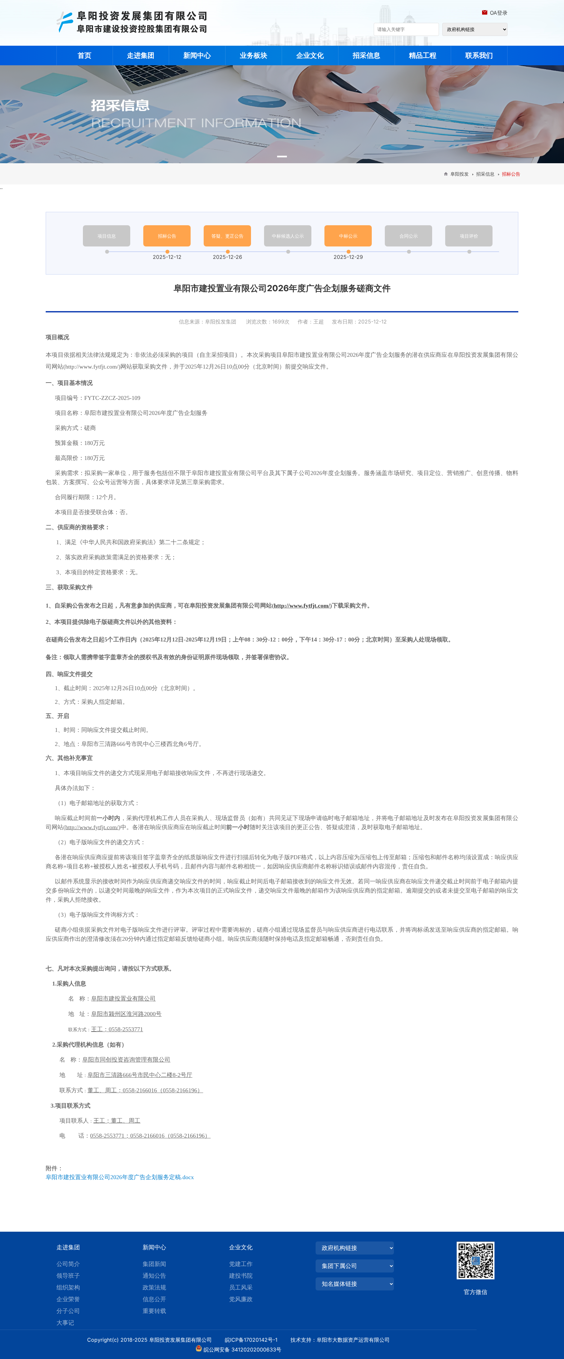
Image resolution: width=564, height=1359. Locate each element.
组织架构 (68, 1287)
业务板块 (253, 55)
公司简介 (68, 1263)
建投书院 (241, 1275)
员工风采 (241, 1287)
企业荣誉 (68, 1299)
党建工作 (241, 1263)
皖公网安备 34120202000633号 (242, 1349)
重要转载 (154, 1310)
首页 (84, 55)
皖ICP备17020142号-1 (257, 1339)
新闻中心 (197, 55)
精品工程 (422, 55)
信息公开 (154, 1299)
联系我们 (479, 55)
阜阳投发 (459, 174)
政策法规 (154, 1287)
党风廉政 (241, 1299)
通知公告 (154, 1275)
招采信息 (366, 55)
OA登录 (499, 13)
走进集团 (140, 55)
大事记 (65, 1322)
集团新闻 (154, 1263)
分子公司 (68, 1310)
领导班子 (68, 1275)
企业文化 (310, 55)
